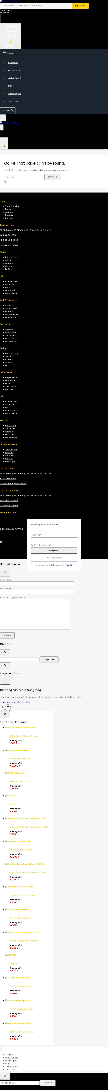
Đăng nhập (54, 550)
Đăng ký (68, 565)
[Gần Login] (5, 665)
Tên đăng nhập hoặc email (47, 524)
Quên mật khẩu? (54, 557)
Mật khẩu (38, 534)
